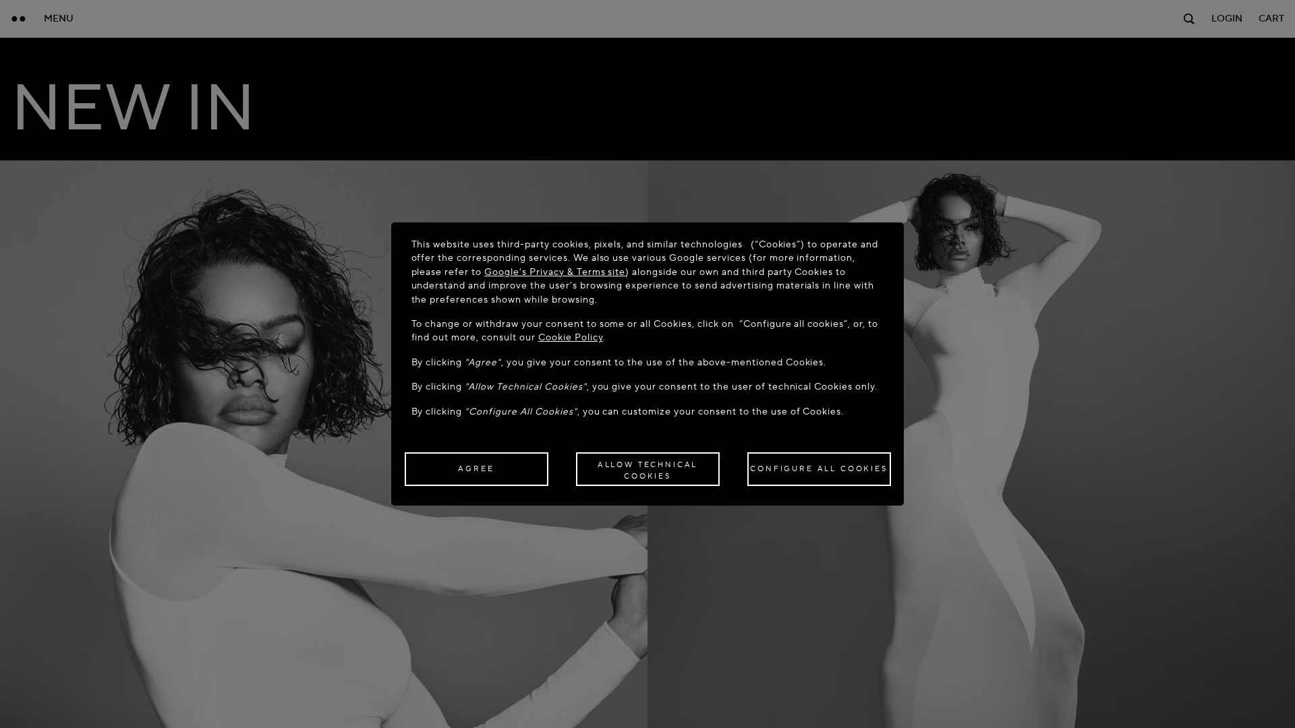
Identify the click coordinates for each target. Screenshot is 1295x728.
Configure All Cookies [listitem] (819, 469)
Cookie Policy (570, 337)
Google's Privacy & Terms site (554, 272)
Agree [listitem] (476, 469)
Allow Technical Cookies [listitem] (648, 470)
